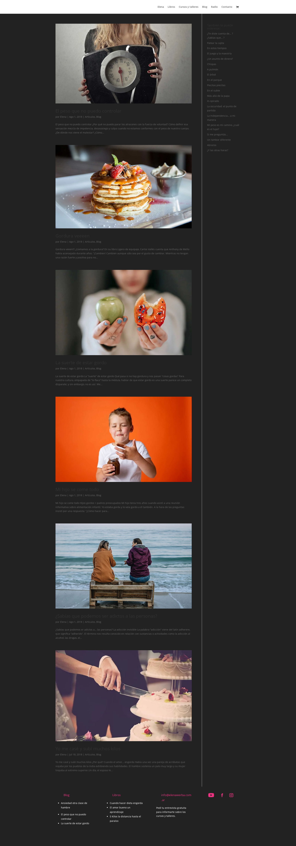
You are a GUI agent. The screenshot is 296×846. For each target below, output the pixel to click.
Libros (171, 7)
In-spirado (213, 101)
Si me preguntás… (217, 134)
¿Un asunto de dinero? (220, 58)
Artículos (90, 116)
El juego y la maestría (219, 53)
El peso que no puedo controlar (88, 111)
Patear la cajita (215, 43)
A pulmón (212, 69)
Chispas (211, 64)
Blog (204, 7)
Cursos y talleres (188, 7)
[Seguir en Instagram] (231, 795)
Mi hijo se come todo (77, 489)
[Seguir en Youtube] (211, 795)
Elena (161, 7)
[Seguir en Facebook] (222, 795)
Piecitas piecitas (216, 85)
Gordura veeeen (73, 236)
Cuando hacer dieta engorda (126, 803)
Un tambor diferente (219, 139)
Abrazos (211, 145)
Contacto (226, 7)
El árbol (211, 74)
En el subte (213, 90)
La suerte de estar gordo (81, 362)
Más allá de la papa (218, 95)
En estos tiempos (217, 48)
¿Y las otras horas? (217, 150)
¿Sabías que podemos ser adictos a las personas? (106, 616)
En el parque (214, 79)
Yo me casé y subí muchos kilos (88, 748)
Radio (214, 7)
